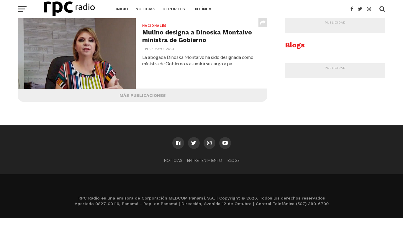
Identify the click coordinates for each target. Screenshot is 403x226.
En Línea (201, 8)
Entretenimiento (204, 160)
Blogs (233, 160)
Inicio (122, 8)
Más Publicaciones (142, 95)
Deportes (174, 8)
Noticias (145, 8)
